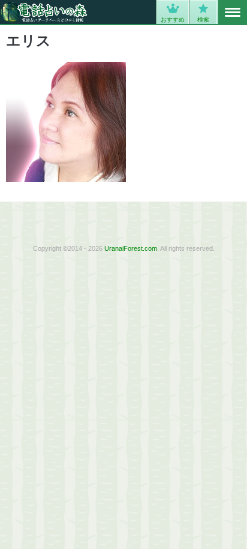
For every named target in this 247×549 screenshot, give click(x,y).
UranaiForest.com (130, 248)
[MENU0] (232, 12)
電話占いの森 (44, 12)
